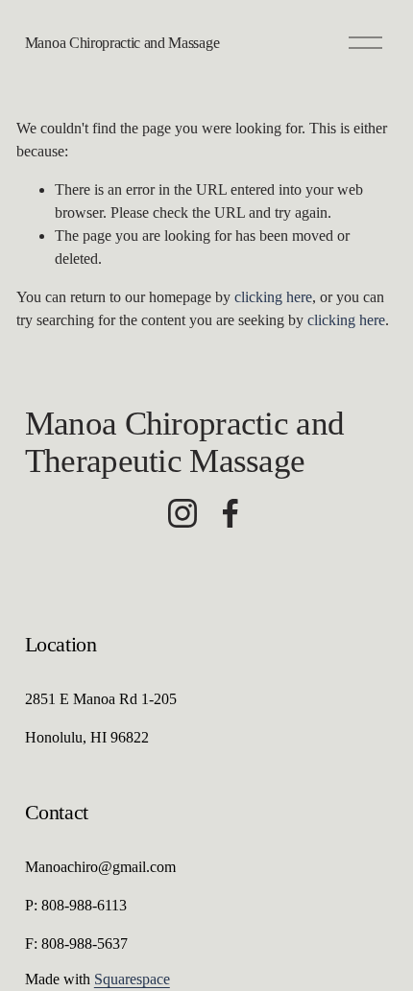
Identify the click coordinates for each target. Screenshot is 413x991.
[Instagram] (182, 513)
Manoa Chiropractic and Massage (122, 43)
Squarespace (132, 979)
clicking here (273, 297)
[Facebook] (230, 513)
